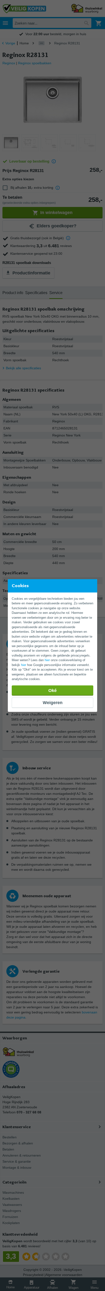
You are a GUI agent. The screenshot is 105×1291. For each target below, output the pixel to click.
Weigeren (53, 702)
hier (47, 660)
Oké (52, 690)
